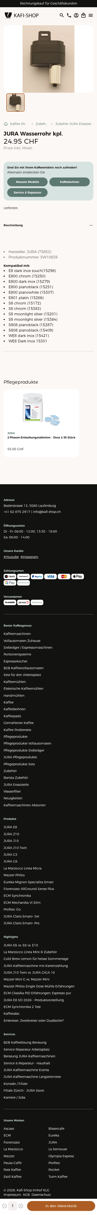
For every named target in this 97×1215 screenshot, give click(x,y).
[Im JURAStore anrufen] (69, 15)
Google (64, 3)
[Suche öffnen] (61, 15)
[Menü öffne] (90, 15)
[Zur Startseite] (22, 15)
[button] (48, 59)
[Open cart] (83, 15)
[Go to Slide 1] (15, 102)
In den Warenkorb (61, 1206)
